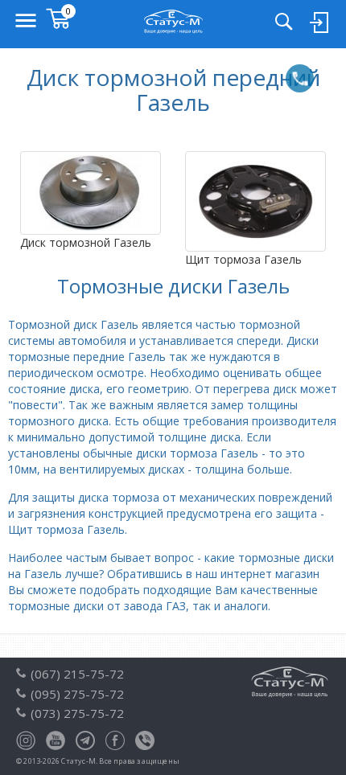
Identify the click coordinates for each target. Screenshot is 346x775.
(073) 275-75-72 (77, 713)
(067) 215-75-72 (77, 674)
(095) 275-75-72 (77, 694)
